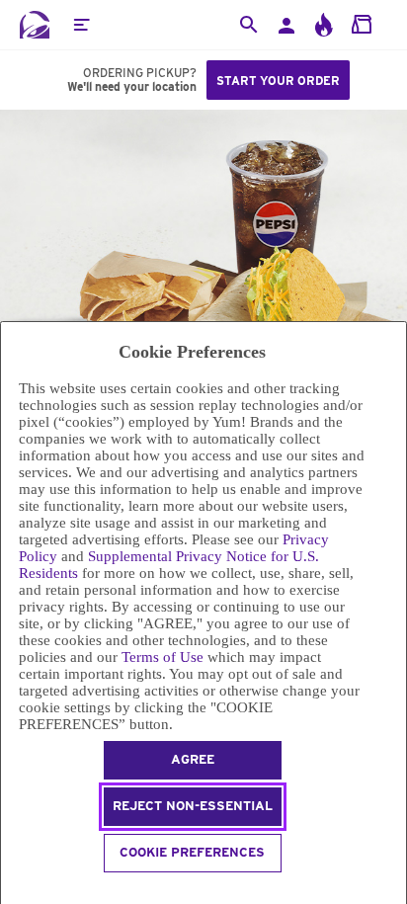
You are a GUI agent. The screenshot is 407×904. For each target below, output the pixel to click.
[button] (81, 25)
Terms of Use (163, 657)
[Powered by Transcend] (9, 890)
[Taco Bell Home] (34, 25)
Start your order (278, 80)
